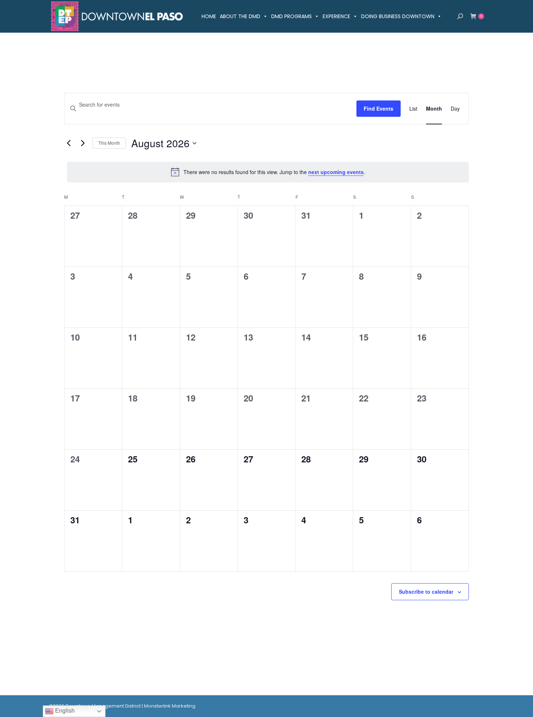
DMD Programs (291, 16)
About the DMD (240, 16)
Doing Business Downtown (397, 16)
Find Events (378, 108)
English (64, 711)
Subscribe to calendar (426, 591)
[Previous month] (68, 143)
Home (209, 16)
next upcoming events (336, 172)
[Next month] (82, 143)
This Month (109, 143)
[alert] (268, 172)
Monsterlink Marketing (169, 705)
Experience (336, 16)
